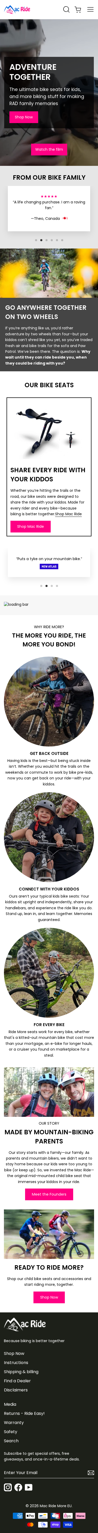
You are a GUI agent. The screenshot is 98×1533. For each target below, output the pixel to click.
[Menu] (90, 9)
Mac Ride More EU (56, 1505)
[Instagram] (8, 1488)
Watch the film (49, 149)
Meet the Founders (49, 1194)
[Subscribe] (89, 1473)
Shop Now (24, 117)
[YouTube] (29, 1488)
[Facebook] (18, 1488)
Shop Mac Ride (68, 514)
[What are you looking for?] (66, 9)
